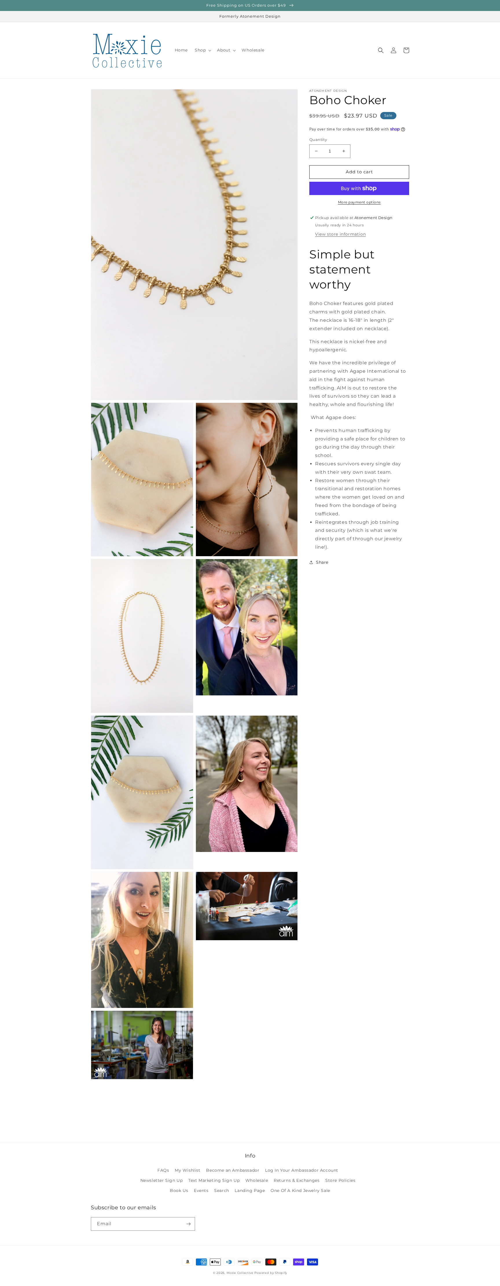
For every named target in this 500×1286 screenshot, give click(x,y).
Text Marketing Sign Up (214, 1180)
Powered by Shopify (270, 1273)
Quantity (318, 139)
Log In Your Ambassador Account (301, 1170)
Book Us (179, 1190)
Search (221, 1190)
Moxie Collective (240, 1273)
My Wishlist (188, 1170)
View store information (340, 234)
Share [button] (322, 562)
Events (201, 1190)
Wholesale (256, 1180)
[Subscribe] (188, 1224)
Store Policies (340, 1180)
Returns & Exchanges (296, 1180)
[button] (202, 50)
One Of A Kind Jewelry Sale (300, 1190)
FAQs (163, 1170)
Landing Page (250, 1190)
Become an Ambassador (232, 1170)
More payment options (359, 202)
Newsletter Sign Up (161, 1180)
